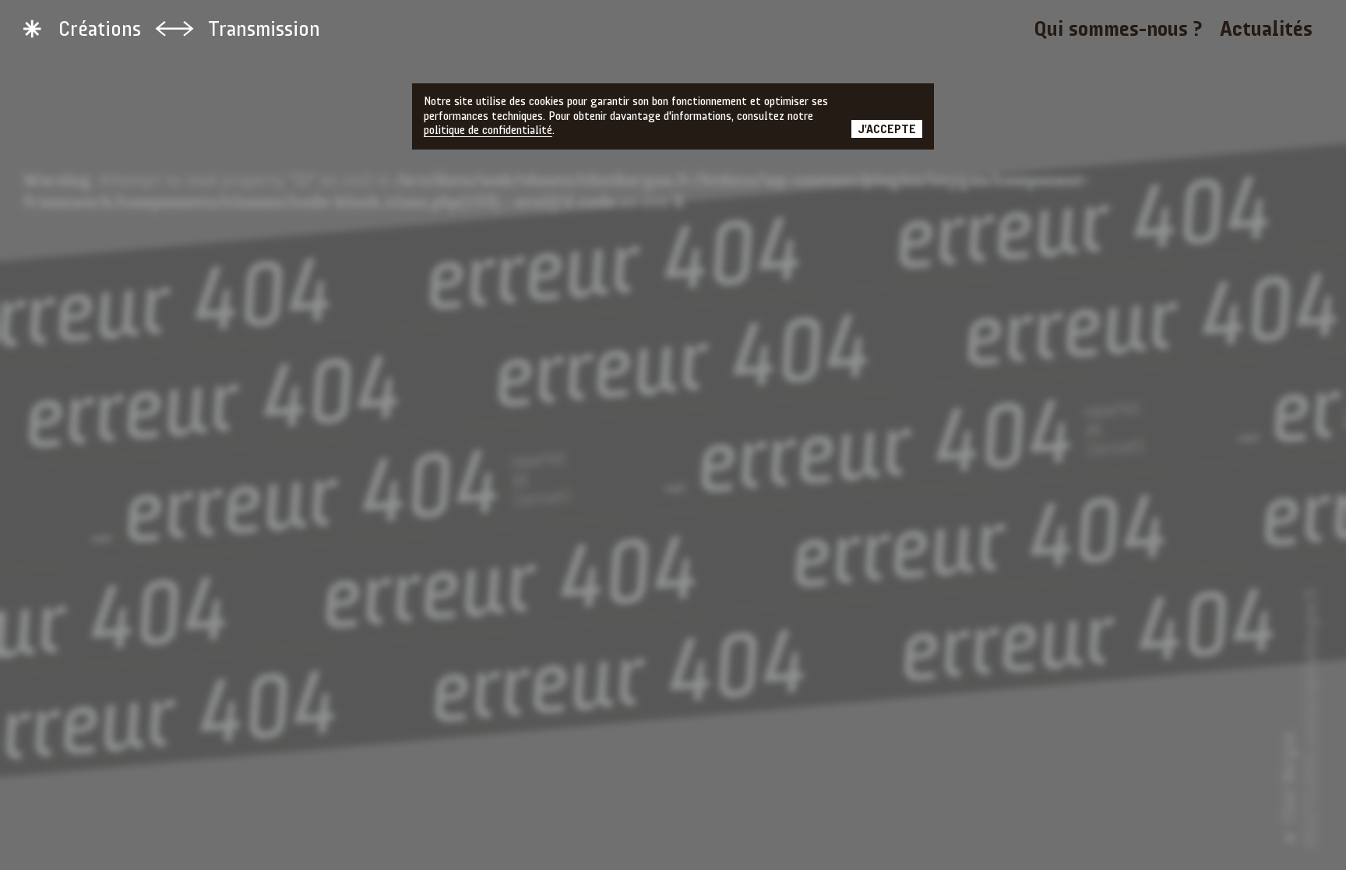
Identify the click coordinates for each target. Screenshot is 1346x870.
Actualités (1266, 30)
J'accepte (887, 130)
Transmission (264, 30)
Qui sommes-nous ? (1118, 30)
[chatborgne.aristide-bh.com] (32, 29)
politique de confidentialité (488, 131)
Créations (99, 30)
